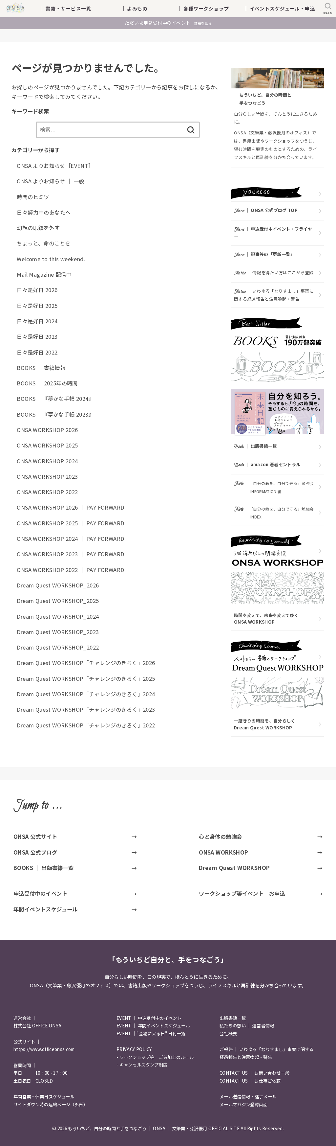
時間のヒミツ (33, 197)
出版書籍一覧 (233, 1018)
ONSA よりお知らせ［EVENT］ (55, 166)
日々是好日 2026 (37, 290)
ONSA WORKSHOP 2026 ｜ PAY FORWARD (70, 507)
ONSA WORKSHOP (223, 852)
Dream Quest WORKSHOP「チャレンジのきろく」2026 (86, 663)
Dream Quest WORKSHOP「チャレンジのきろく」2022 (86, 725)
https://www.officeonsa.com (44, 1049)
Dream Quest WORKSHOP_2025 (58, 601)
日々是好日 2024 (37, 321)
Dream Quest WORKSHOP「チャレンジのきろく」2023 (86, 709)
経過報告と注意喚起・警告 (246, 1057)
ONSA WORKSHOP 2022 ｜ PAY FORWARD (70, 570)
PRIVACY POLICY (134, 1049)
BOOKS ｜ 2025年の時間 (47, 383)
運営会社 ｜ (24, 1018)
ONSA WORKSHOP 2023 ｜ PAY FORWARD (70, 554)
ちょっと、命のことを (43, 243)
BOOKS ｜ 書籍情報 (41, 368)
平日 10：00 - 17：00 (40, 1073)
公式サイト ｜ (27, 1042)
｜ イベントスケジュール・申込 (279, 8)
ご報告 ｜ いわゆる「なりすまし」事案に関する (267, 1049)
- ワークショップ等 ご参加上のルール (155, 1057)
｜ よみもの (144, 8)
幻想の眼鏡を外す (38, 228)
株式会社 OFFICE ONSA (37, 1025)
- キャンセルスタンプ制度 (141, 1065)
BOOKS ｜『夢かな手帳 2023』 (55, 414)
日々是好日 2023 (37, 336)
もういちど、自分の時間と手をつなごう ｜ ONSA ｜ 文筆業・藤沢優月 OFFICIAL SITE (154, 1128)
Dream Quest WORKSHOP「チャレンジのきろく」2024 (86, 694)
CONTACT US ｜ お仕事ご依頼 (250, 1081)
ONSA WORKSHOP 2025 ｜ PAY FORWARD (70, 523)
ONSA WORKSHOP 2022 (47, 492)
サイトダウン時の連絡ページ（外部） (50, 1104)
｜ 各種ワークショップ (208, 8)
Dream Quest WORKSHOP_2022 (58, 647)
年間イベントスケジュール (45, 909)
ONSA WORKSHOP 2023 (47, 476)
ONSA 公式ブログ (35, 852)
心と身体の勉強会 (220, 836)
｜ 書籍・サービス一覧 (70, 8)
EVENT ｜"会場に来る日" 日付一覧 (151, 1033)
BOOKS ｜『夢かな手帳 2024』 (55, 398)
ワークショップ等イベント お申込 (242, 893)
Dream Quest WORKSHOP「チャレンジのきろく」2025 (86, 678)
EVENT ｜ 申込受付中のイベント (148, 1018)
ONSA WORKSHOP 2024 (47, 461)
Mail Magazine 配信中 (44, 274)
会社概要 (228, 1033)
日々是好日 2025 (37, 305)
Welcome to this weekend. (51, 259)
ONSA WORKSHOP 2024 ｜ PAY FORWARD (70, 538)
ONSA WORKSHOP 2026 (47, 430)
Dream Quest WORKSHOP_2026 (58, 585)
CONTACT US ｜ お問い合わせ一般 (254, 1073)
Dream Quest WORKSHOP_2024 (58, 616)
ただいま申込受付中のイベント (168, 22)
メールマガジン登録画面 (244, 1104)
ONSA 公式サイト (35, 836)
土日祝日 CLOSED (33, 1081)
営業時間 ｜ (24, 1065)
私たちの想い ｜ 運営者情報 (247, 1025)
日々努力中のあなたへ (44, 212)
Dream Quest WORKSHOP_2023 (58, 632)
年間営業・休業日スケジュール (43, 1096)
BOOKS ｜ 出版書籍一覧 (43, 868)
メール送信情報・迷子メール (248, 1096)
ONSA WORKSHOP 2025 (47, 445)
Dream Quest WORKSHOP (234, 868)
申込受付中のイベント (40, 893)
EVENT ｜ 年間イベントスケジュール (153, 1025)
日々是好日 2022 (37, 352)
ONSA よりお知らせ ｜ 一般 (50, 181)
